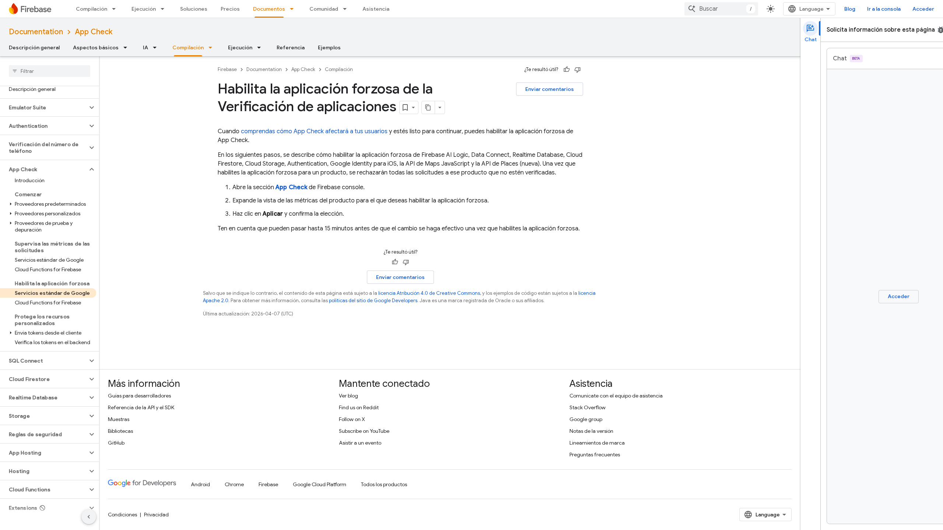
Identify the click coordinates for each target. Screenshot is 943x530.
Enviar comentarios (549, 89)
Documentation (36, 31)
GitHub (116, 442)
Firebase (227, 69)
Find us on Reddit (359, 407)
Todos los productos (384, 484)
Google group (585, 419)
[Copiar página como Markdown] (428, 107)
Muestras (118, 419)
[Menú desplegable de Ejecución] (164, 9)
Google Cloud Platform (319, 484)
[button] (43, 107)
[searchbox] (49, 71)
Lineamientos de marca (597, 442)
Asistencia (375, 9)
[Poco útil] (577, 69)
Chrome (234, 484)
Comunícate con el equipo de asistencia (616, 395)
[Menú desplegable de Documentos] (294, 9)
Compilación (91, 9)
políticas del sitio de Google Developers (373, 300)
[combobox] (721, 8)
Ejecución (144, 9)
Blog (849, 9)
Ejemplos (329, 47)
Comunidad (323, 9)
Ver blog (348, 395)
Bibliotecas (120, 431)
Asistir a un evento (360, 442)
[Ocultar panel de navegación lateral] (88, 516)
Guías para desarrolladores (139, 395)
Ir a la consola (884, 9)
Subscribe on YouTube (364, 431)
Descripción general (34, 47)
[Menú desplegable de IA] (157, 47)
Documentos (269, 9)
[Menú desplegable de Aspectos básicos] (127, 47)
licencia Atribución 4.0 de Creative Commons (429, 293)
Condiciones (122, 514)
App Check (93, 31)
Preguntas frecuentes (594, 454)
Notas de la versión (591, 431)
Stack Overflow (587, 407)
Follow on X (352, 419)
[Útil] (566, 69)
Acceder (923, 9)
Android (200, 484)
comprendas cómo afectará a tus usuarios (314, 131)
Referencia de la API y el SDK (141, 407)
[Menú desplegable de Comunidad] (347, 9)
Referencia (291, 47)
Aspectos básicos (96, 47)
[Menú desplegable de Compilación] (116, 9)
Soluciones (193, 9)
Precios (230, 9)
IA (145, 47)
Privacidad (156, 514)
